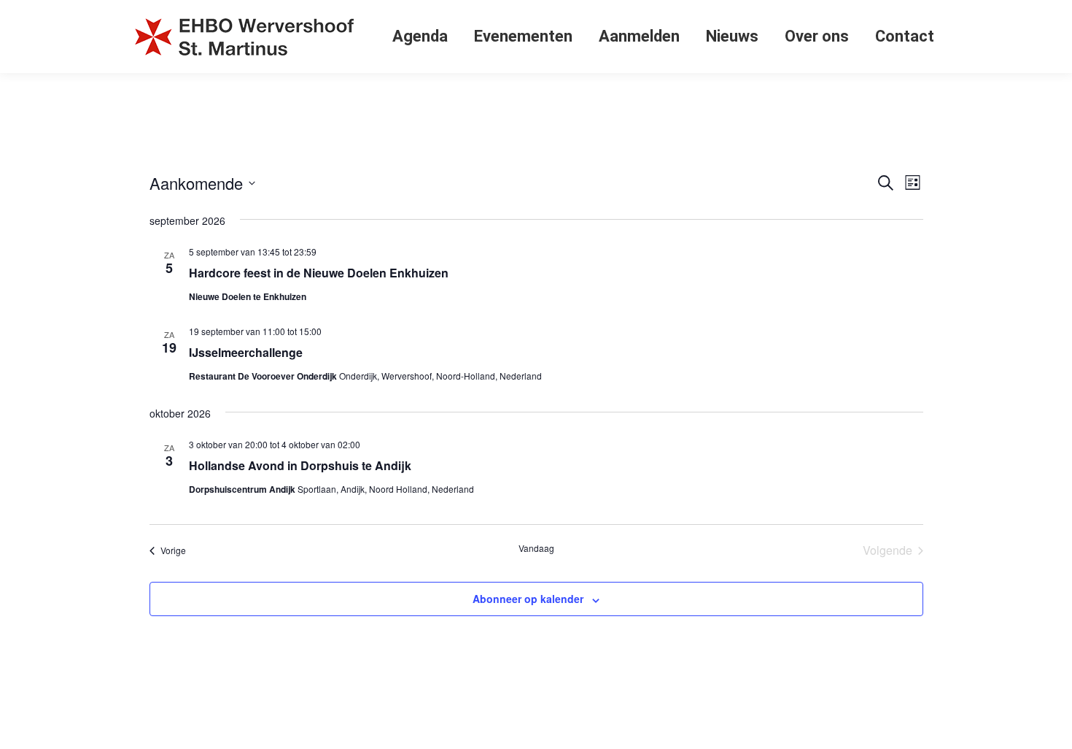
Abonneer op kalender (528, 598)
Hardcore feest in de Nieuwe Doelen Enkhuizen (318, 272)
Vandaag (536, 548)
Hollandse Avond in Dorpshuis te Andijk (300, 465)
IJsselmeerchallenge (246, 352)
